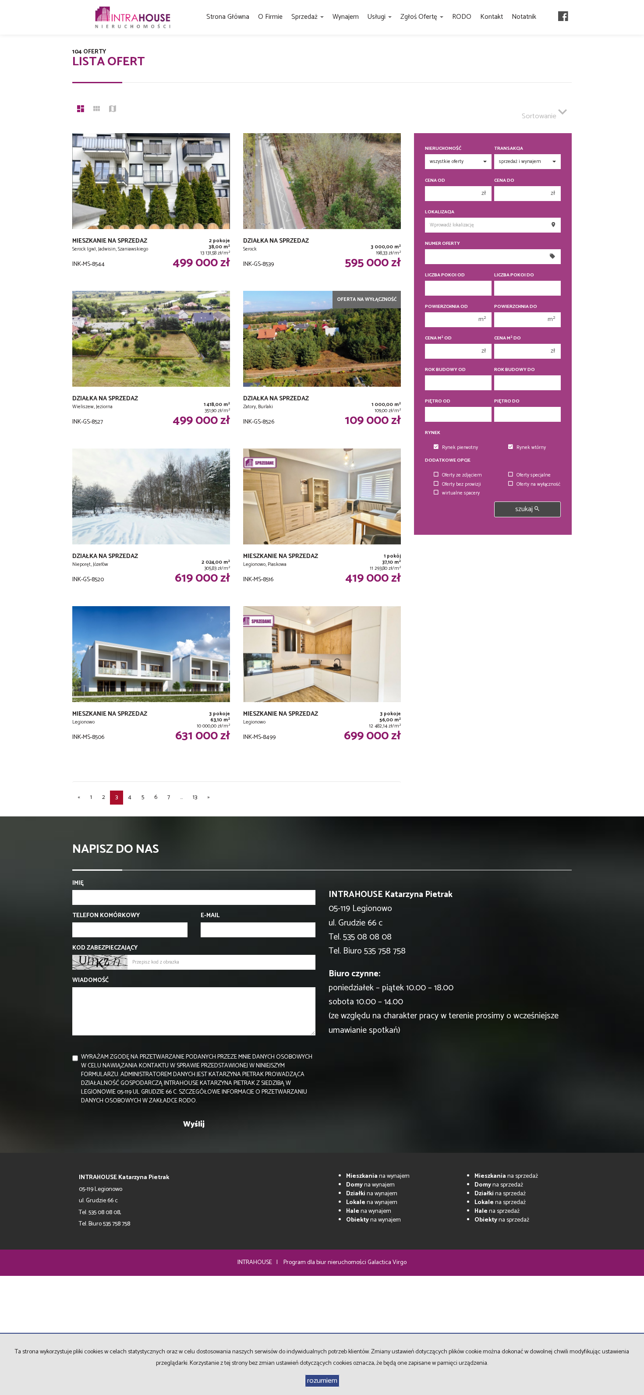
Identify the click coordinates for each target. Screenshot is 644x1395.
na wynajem (378, 1176)
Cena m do (507, 338)
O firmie (270, 16)
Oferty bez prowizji (461, 484)
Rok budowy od (445, 370)
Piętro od (437, 401)
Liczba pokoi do (514, 275)
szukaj (524, 509)
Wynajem (346, 16)
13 (195, 797)
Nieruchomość (443, 148)
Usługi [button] (377, 16)
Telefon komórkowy (106, 915)
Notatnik (524, 16)
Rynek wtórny (531, 448)
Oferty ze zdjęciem (462, 475)
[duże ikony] (80, 110)
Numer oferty (442, 243)
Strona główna (227, 16)
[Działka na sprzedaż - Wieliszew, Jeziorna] (151, 365)
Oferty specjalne (534, 475)
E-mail (210, 915)
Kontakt (491, 16)
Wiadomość (90, 980)
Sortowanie (540, 116)
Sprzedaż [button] (305, 16)
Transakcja (508, 148)
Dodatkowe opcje (448, 460)
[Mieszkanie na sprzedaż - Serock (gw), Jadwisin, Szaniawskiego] (151, 207)
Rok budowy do (514, 370)
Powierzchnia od (446, 307)
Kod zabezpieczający (105, 948)
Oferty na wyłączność (538, 484)
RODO (461, 16)
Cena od (435, 180)
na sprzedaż (506, 1176)
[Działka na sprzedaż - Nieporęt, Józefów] (151, 523)
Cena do (504, 180)
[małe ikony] (96, 110)
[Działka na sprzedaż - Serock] (322, 207)
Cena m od (438, 338)
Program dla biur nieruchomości (325, 1262)
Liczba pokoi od (445, 275)
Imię (78, 883)
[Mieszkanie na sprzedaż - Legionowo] (151, 680)
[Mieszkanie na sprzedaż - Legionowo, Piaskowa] (322, 523)
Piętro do (507, 401)
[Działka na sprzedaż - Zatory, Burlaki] (322, 365)
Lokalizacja (439, 212)
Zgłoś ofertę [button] (419, 16)
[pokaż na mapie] (112, 110)
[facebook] (563, 17)
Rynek (432, 433)
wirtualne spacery (461, 493)
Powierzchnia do (515, 307)
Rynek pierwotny (460, 448)
